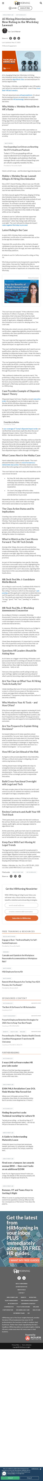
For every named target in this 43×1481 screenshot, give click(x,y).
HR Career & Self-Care (23, 1310)
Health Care (36, 1310)
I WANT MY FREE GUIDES (24, 1260)
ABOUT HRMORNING (21, 1283)
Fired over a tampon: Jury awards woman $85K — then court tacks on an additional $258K (18, 1165)
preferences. (35, 1468)
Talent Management (11, 1300)
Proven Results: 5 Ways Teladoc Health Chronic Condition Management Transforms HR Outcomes (21, 1038)
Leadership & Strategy (28, 1303)
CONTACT (22, 1293)
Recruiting (32, 1297)
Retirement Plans (19, 1313)
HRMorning (22, 3)
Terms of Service (26, 1345)
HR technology (18, 99)
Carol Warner (16, 31)
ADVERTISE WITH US (21, 1286)
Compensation (9, 1306)
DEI (29, 1313)
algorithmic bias (18, 79)
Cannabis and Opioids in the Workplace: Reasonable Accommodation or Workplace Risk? (19, 958)
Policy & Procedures (23, 1306)
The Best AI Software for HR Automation (18, 1007)
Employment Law (8, 15)
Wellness (36, 1306)
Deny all (29, 1478)
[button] (4, 1473)
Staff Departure (8, 1310)
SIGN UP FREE (25, 8)
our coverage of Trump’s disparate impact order (21, 429)
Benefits (23, 1297)
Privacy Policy (15, 1345)
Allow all (10, 1478)
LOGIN (14, 8)
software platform (25, 95)
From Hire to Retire (11, 422)
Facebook (18, 1277)
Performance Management (29, 1300)
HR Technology (21, 15)
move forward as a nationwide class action (18, 464)
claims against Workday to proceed (14, 225)
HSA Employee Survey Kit (12, 972)
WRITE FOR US (22, 1289)
